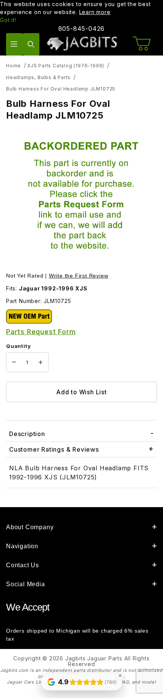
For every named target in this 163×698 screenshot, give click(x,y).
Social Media (25, 584)
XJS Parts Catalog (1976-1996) (65, 65)
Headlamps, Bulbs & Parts (38, 77)
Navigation (22, 546)
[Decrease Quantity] (14, 362)
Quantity (18, 346)
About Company (29, 527)
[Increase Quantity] (40, 362)
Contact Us (22, 565)
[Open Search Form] (31, 44)
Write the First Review (78, 276)
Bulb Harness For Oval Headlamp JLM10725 (60, 89)
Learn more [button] (95, 12)
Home (13, 65)
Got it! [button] (8, 20)
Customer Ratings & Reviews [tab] (54, 449)
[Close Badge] (120, 675)
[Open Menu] (14, 44)
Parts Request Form (40, 332)
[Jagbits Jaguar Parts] (81, 43)
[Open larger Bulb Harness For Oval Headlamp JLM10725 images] (81, 197)
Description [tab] (27, 434)
